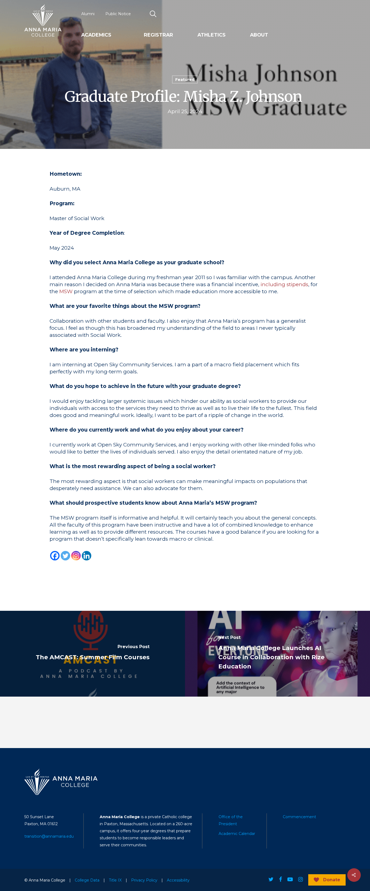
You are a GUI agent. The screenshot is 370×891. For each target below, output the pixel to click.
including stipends (284, 284)
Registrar (158, 35)
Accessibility (178, 880)
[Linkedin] (86, 555)
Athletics (211, 35)
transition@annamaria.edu (49, 836)
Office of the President (231, 820)
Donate (331, 879)
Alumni (88, 13)
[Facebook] (55, 555)
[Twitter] (65, 555)
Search (153, 13)
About (259, 35)
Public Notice (118, 13)
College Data (87, 880)
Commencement (299, 816)
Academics (96, 35)
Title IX (115, 880)
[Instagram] (76, 555)
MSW (66, 291)
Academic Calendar (237, 833)
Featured (184, 79)
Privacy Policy (144, 880)
